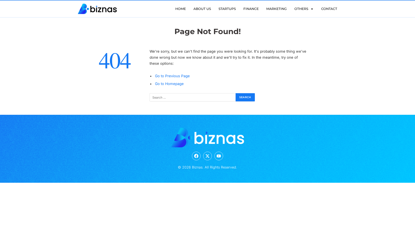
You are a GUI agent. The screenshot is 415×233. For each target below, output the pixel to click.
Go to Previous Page (172, 76)
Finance (251, 9)
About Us (202, 9)
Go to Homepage (169, 84)
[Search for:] (193, 97)
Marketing (276, 9)
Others (301, 9)
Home (180, 9)
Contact (329, 9)
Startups (227, 9)
